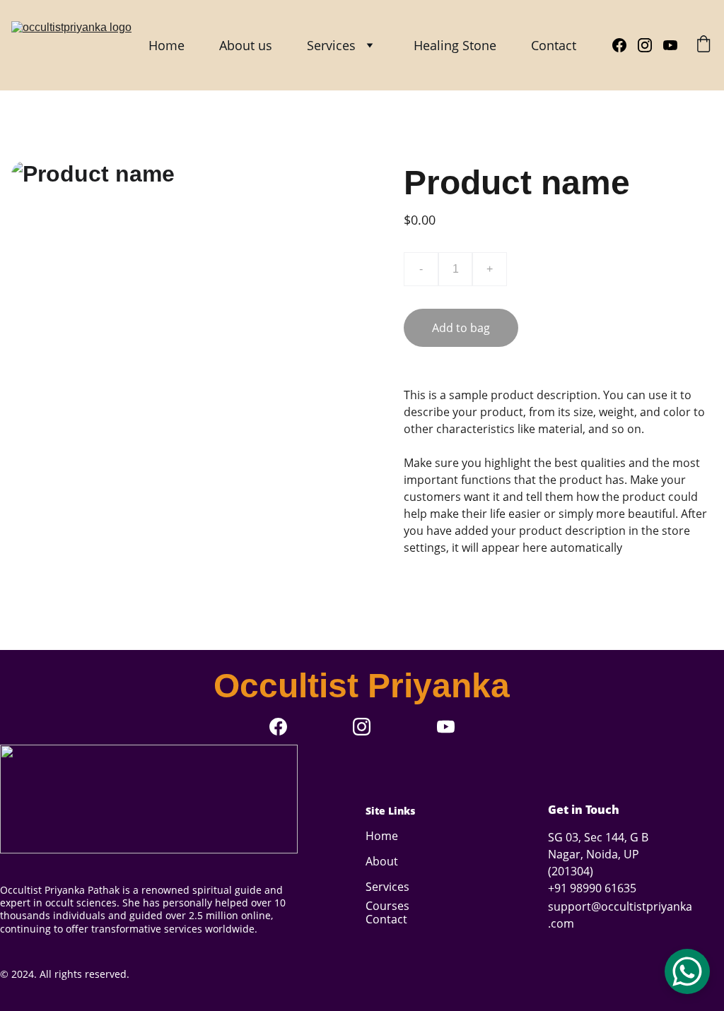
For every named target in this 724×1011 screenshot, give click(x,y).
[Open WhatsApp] (687, 971)
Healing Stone (455, 45)
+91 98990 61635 (592, 888)
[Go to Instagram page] (650, 45)
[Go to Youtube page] (670, 45)
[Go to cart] (703, 46)
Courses (387, 906)
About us (245, 45)
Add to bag (461, 328)
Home (166, 45)
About (382, 861)
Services (331, 45)
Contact (553, 45)
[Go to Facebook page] (625, 45)
